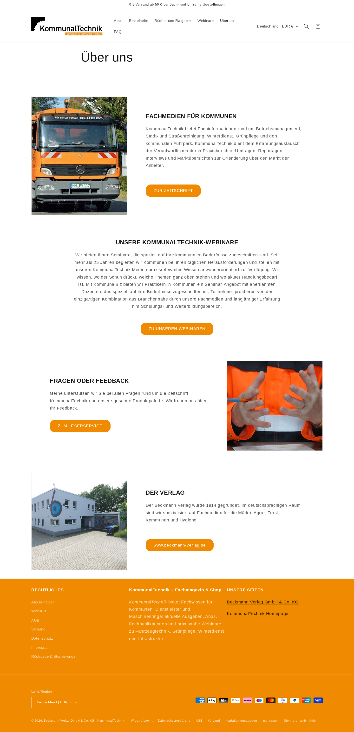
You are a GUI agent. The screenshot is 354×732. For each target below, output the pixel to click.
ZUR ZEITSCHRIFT (173, 190)
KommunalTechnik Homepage (257, 613)
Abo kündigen (43, 602)
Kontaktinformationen (241, 720)
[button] (306, 26)
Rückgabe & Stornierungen (54, 656)
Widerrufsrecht (142, 720)
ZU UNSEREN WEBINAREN (177, 329)
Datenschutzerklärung (174, 720)
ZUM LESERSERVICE (80, 426)
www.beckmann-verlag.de (180, 545)
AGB (35, 620)
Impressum (41, 647)
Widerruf (38, 611)
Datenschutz (42, 638)
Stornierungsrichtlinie (300, 720)
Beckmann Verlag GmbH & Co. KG (263, 602)
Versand (38, 629)
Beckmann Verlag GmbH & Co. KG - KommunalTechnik (84, 720)
